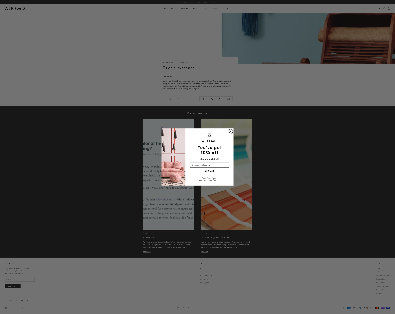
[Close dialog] (230, 131)
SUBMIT (209, 171)
